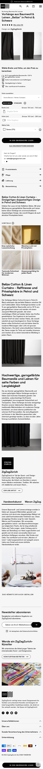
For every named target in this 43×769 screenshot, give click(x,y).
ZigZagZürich (16, 29)
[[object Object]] (25, 103)
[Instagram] (11, 713)
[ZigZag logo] (5, 6)
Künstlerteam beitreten (14, 657)
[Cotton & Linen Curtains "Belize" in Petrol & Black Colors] (10, 46)
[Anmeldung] (27, 6)
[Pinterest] (16, 713)
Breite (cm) (5, 108)
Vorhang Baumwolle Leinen (12, 11)
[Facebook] (3, 713)
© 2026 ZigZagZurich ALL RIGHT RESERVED (16, 755)
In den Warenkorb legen (21, 140)
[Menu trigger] (40, 6)
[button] (33, 6)
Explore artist (10, 490)
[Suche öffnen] (20, 6)
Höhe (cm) (5, 116)
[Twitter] (7, 713)
